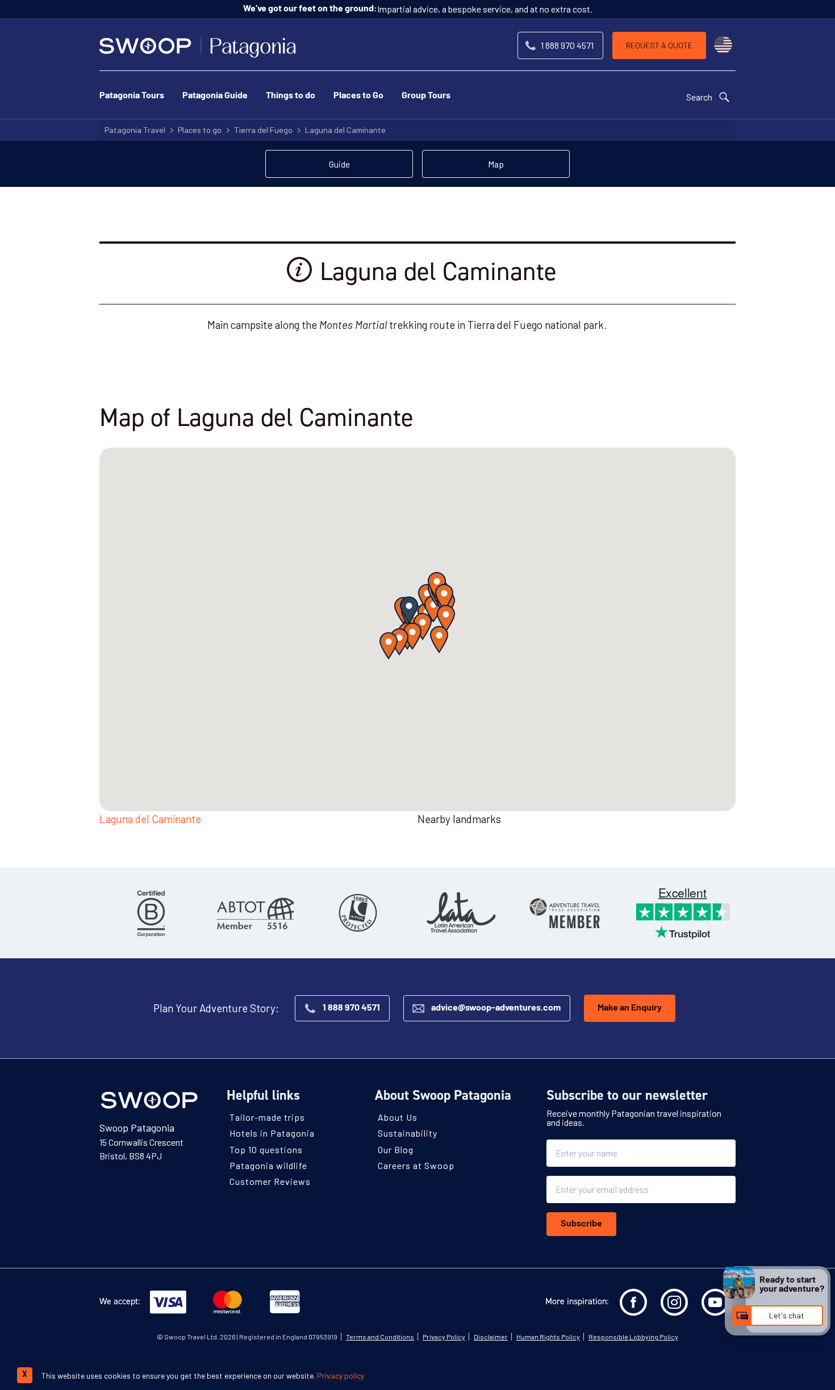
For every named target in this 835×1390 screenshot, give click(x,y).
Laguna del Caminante (345, 130)
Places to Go (358, 96)
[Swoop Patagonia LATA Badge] (461, 913)
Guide (339, 163)
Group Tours (426, 96)
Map (496, 163)
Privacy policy (340, 1375)
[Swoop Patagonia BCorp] (151, 913)
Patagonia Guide (215, 96)
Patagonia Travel (135, 130)
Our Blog (396, 1148)
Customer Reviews (270, 1181)
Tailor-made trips (267, 1117)
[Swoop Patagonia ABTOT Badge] (254, 913)
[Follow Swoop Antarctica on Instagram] (674, 1302)
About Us (398, 1117)
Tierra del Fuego (263, 130)
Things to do (290, 96)
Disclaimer (491, 1337)
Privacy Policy (444, 1337)
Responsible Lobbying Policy (633, 1337)
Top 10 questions (266, 1148)
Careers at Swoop (416, 1165)
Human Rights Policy (548, 1337)
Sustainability (407, 1133)
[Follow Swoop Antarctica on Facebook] (633, 1302)
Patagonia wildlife (268, 1165)
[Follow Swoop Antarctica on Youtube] (715, 1302)
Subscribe (581, 1224)
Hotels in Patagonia (272, 1133)
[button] (409, 610)
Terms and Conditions (380, 1337)
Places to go (200, 130)
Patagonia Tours (131, 96)
